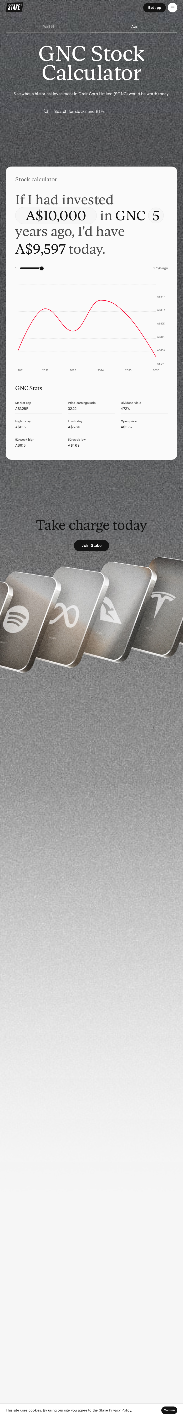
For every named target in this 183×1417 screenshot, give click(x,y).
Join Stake (91, 545)
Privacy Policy (120, 1410)
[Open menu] (172, 7)
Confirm (169, 1410)
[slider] (41, 268)
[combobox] (96, 113)
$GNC (121, 94)
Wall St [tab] (48, 26)
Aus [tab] (134, 26)
